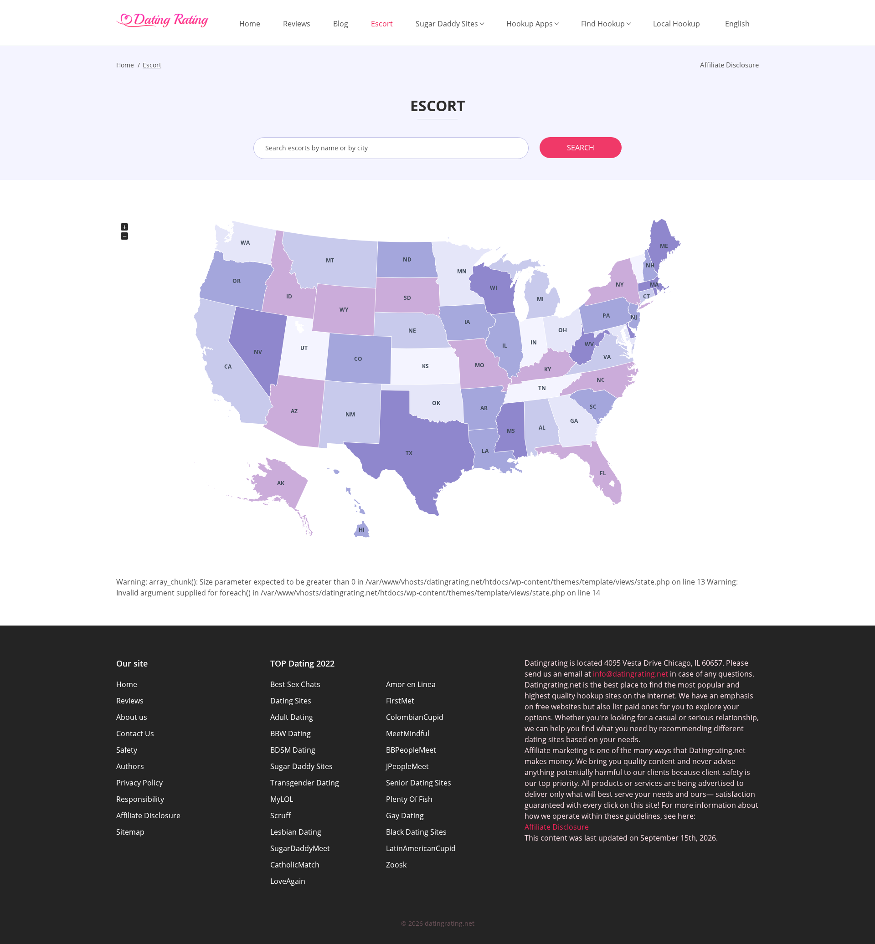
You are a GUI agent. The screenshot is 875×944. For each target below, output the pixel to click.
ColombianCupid (414, 717)
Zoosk (396, 865)
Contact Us (135, 734)
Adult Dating (291, 717)
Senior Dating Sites (418, 783)
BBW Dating (290, 734)
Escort (382, 24)
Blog (340, 24)
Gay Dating (405, 816)
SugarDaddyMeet (300, 848)
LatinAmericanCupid (421, 848)
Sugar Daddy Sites (447, 24)
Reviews (296, 24)
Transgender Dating (304, 783)
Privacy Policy (139, 783)
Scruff (280, 816)
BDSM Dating (292, 750)
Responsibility (140, 799)
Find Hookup (603, 24)
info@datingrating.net (630, 674)
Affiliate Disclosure (148, 816)
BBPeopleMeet (411, 750)
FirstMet (400, 701)
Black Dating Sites (416, 832)
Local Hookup (676, 24)
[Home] (162, 20)
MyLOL (281, 799)
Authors (130, 766)
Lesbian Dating (295, 832)
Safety (126, 750)
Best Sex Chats (295, 684)
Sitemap (130, 832)
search (580, 148)
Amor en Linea (411, 684)
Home (249, 24)
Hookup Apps (529, 24)
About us (131, 717)
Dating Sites (290, 701)
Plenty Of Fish (409, 799)
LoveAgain (287, 881)
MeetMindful (407, 734)
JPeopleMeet (407, 766)
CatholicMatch (294, 865)
